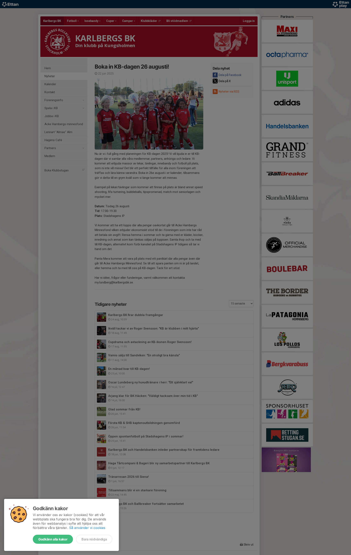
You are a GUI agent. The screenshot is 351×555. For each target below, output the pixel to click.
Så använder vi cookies (87, 528)
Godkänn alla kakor (52, 539)
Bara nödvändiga (94, 539)
